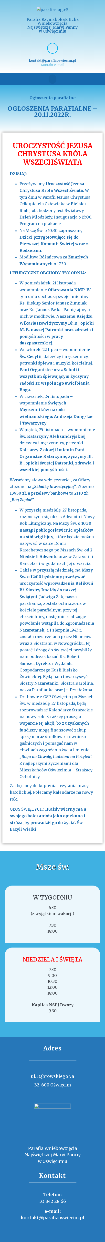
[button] (52, 79)
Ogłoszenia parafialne (53, 97)
